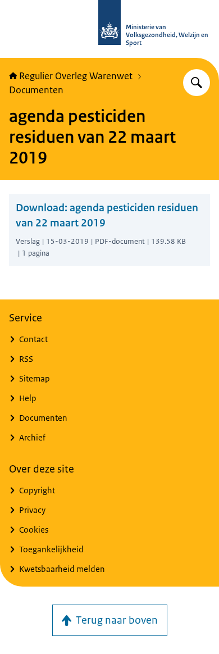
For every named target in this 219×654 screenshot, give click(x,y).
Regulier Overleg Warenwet (76, 76)
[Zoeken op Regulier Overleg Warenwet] (196, 82)
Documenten (36, 90)
